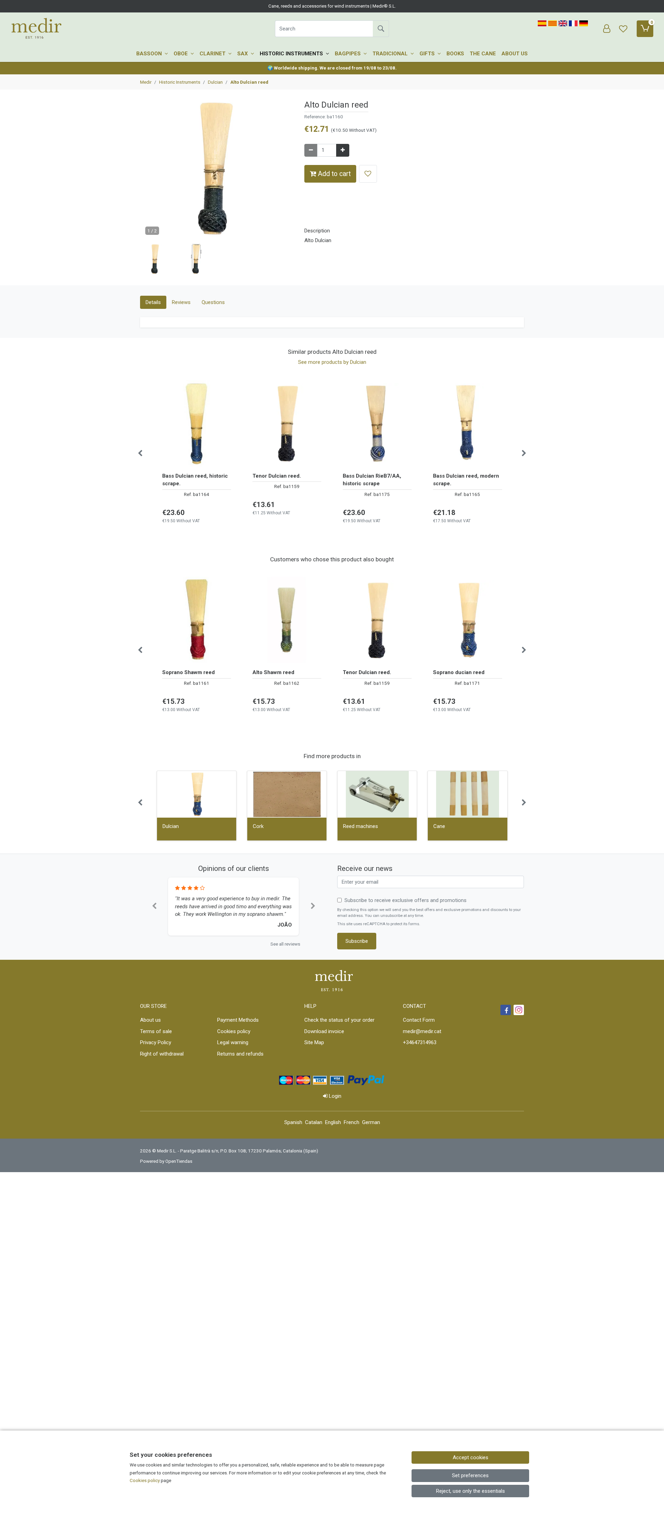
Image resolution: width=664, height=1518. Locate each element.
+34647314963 (419, 1042)
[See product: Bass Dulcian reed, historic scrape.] (197, 423)
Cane (439, 826)
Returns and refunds (240, 1054)
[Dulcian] (196, 794)
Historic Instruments (292, 53)
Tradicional (390, 53)
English (333, 1122)
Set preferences (470, 1475)
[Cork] (286, 794)
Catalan (313, 1122)
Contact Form (419, 1020)
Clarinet (213, 53)
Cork (258, 826)
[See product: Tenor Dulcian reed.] (287, 423)
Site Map (314, 1042)
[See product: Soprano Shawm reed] (197, 620)
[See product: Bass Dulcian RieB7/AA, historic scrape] (377, 423)
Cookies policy (233, 1031)
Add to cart (333, 174)
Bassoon (149, 53)
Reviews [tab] (181, 302)
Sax (243, 53)
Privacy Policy (155, 1042)
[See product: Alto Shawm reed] (287, 620)
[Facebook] (505, 1010)
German (371, 1122)
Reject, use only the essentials (470, 1491)
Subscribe (356, 941)
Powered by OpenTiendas (166, 1161)
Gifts (427, 53)
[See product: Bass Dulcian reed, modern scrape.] (467, 423)
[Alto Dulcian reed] (217, 171)
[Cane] (467, 794)
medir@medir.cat (422, 1031)
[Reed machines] (377, 794)
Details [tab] (153, 302)
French (351, 1122)
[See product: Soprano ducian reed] (467, 620)
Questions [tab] (213, 302)
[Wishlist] (623, 28)
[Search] (380, 28)
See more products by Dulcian (332, 362)
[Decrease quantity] (310, 150)
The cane (483, 53)
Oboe (181, 53)
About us (514, 53)
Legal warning (232, 1042)
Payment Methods (238, 1020)
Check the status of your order (339, 1020)
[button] (155, 259)
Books (455, 53)
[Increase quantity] (342, 150)
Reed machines (360, 826)
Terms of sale (156, 1031)
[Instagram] (519, 1010)
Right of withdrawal (162, 1054)
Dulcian (171, 826)
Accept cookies (470, 1457)
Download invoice (324, 1031)
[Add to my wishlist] (368, 174)
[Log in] (606, 28)
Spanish (293, 1122)
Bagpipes (348, 53)
